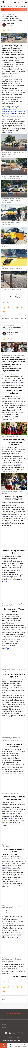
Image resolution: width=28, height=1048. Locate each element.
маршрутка (23, 318)
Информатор (6, 75)
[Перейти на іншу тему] (19, 2)
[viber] (22, 1033)
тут (8, 649)
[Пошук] (22, 2)
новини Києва (5, 318)
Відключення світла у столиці (17, 9)
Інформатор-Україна (8, 1040)
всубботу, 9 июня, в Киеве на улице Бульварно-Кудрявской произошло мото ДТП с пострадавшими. (13, 110)
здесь (10, 420)
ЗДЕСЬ (9, 132)
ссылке (19, 464)
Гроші (19, 1040)
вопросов (5, 867)
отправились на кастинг (10, 970)
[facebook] (6, 1033)
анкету (11, 516)
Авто (24, 1040)
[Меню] (26, 2)
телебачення (14, 997)
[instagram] (10, 1033)
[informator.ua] (3, 2)
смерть (16, 318)
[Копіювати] (11, 30)
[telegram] (18, 1033)
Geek (15, 1040)
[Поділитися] (7, 30)
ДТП (12, 318)
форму (4, 689)
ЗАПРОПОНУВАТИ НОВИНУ (14, 1013)
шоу (20, 997)
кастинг (4, 999)
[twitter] (14, 1033)
